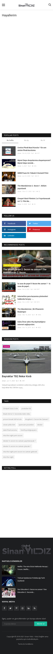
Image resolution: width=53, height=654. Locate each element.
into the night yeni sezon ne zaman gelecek (20, 451)
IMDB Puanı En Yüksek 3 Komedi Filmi (32, 173)
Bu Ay (26, 140)
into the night (8, 457)
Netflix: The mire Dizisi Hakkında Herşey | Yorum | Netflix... (32, 568)
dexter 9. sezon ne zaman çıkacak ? (17, 446)
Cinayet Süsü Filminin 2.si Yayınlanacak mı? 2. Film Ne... (33, 199)
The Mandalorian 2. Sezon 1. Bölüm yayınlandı (31, 187)
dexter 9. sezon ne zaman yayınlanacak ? (19, 441)
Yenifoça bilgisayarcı (29, 430)
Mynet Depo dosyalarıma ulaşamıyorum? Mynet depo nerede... (34, 161)
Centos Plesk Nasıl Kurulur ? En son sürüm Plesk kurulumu (31, 149)
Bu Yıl (43, 140)
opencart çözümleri (26, 424)
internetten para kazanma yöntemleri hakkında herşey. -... (32, 297)
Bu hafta (10, 140)
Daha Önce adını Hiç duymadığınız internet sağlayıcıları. (31, 323)
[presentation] (41, 348)
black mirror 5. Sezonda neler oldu (16, 414)
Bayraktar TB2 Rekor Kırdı (16, 376)
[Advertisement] (26, 46)
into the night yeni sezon (12, 435)
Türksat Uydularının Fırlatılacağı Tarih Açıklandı (31, 579)
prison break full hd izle (12, 419)
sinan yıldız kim (9, 424)
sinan (19, 153)
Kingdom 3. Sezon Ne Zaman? (36, 419)
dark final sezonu (10, 430)
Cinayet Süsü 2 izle (10, 408)
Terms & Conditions (25, 644)
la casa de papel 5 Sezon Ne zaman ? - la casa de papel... (33, 285)
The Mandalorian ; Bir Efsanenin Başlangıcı (30, 310)
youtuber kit (26, 408)
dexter (39, 424)
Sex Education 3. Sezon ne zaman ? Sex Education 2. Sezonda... (32, 590)
